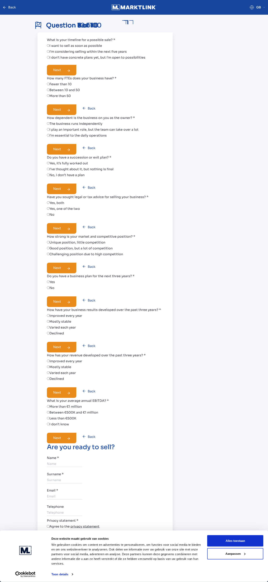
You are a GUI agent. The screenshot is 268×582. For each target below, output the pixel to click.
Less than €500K (62, 418)
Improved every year (65, 316)
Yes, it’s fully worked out (68, 163)
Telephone (55, 507)
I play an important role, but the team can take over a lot (94, 130)
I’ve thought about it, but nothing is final (81, 169)
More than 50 (60, 96)
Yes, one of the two (64, 209)
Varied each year (62, 327)
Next (57, 70)
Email (52, 490)
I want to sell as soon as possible (75, 46)
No (51, 215)
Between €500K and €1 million (73, 412)
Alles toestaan (235, 540)
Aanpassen (233, 553)
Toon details (59, 574)
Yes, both (56, 203)
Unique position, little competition (77, 242)
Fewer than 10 (60, 84)
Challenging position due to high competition (86, 254)
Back (91, 108)
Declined (56, 333)
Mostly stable (60, 322)
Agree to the (74, 526)
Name (53, 458)
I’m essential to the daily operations (78, 135)
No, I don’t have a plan (67, 175)
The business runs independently (75, 124)
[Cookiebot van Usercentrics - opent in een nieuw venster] (25, 574)
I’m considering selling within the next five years (88, 52)
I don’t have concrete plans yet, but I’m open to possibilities (97, 57)
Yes (52, 282)
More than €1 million (65, 407)
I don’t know (59, 424)
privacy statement (84, 526)
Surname (55, 474)
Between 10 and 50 (64, 90)
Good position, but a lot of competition (81, 248)
